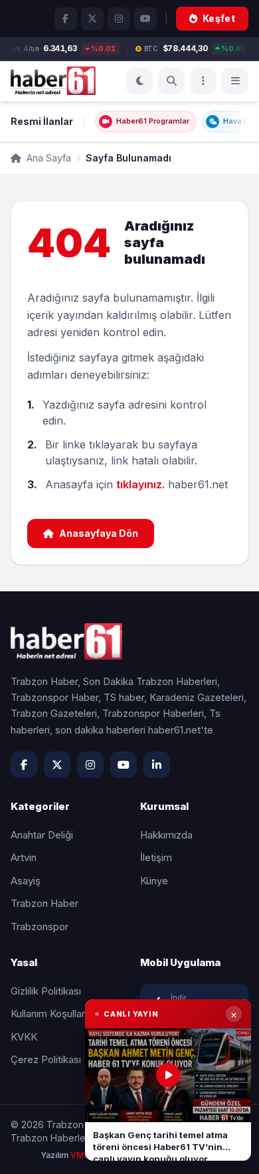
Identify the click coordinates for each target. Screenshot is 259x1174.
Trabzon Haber (44, 903)
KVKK (24, 1036)
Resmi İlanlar (42, 121)
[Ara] (171, 81)
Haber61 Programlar (152, 121)
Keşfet (219, 18)
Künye (154, 880)
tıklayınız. (140, 484)
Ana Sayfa (47, 157)
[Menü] (203, 81)
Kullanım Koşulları (49, 1013)
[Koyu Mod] (139, 81)
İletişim (156, 857)
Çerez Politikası (46, 1059)
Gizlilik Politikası (46, 991)
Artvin (24, 857)
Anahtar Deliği (42, 835)
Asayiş (26, 880)
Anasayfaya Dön (98, 533)
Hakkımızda (166, 835)
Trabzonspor (39, 926)
